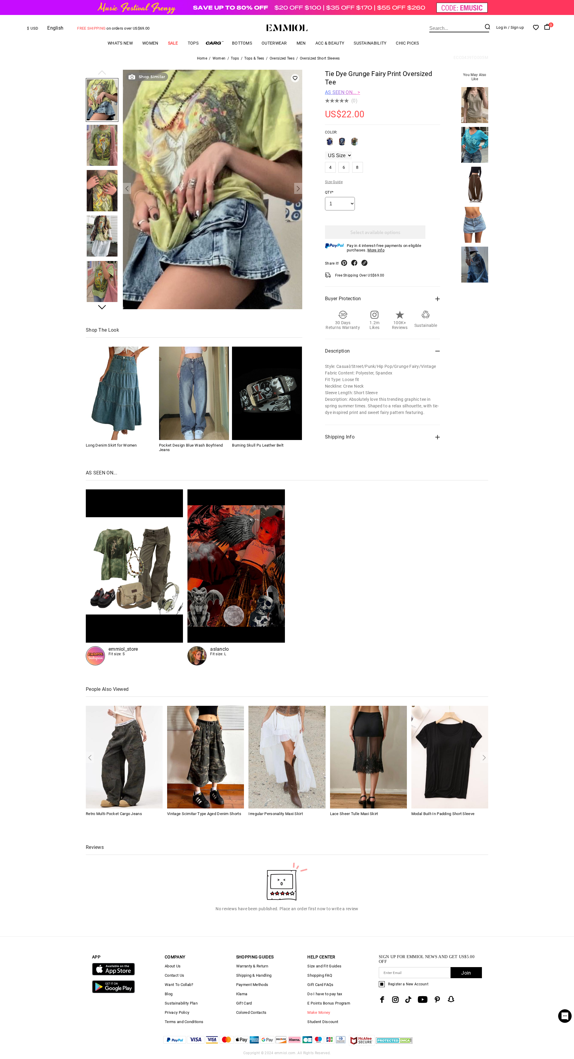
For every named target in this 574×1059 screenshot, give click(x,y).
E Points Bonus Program (328, 1003)
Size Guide (334, 182)
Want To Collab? (179, 984)
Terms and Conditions (184, 1021)
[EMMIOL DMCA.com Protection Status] (394, 1044)
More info (375, 250)
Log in (501, 27)
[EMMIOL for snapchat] (451, 999)
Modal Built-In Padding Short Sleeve (443, 813)
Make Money (318, 1012)
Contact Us (174, 975)
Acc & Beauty (329, 43)
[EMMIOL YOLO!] (236, 577)
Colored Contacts (251, 1012)
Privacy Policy (177, 1012)
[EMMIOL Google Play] (113, 992)
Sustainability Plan (181, 1003)
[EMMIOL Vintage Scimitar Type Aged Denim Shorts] (205, 756)
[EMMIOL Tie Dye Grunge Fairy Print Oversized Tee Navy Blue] (342, 144)
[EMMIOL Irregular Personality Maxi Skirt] (286, 756)
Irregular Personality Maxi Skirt (275, 813)
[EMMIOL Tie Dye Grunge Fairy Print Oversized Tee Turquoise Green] (354, 144)
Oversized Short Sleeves (320, 58)
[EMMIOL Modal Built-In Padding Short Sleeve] (449, 756)
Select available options (375, 232)
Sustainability (370, 43)
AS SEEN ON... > (342, 92)
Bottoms (242, 43)
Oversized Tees (282, 58)
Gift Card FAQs (320, 984)
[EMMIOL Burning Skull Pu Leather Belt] (267, 393)
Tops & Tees (254, 58)
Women (150, 43)
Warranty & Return (252, 966)
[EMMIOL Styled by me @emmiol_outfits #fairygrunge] (134, 577)
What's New (120, 43)
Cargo (215, 43)
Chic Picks (407, 43)
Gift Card (244, 1003)
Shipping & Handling (254, 975)
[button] (102, 73)
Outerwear (274, 43)
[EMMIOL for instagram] (395, 1000)
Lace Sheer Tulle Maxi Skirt (354, 813)
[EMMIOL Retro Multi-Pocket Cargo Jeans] (124, 756)
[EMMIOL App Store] (113, 974)
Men (301, 43)
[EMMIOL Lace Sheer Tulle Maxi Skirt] (368, 756)
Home (202, 58)
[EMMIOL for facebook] (382, 1000)
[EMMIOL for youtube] (422, 1000)
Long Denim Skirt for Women (111, 445)
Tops (193, 43)
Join (466, 973)
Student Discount (322, 1021)
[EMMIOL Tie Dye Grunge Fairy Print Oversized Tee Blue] (330, 144)
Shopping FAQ (319, 975)
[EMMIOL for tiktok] (408, 1000)
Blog (168, 994)
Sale (173, 43)
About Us (173, 966)
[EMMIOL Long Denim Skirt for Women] (121, 393)
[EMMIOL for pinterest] (437, 1000)
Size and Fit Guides (324, 966)
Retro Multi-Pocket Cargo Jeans (114, 813)
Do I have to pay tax (324, 994)
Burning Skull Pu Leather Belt (257, 445)
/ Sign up (516, 27)
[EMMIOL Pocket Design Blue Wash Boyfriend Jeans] (194, 393)
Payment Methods (252, 984)
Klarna (242, 994)
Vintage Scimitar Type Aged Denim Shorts (204, 813)
